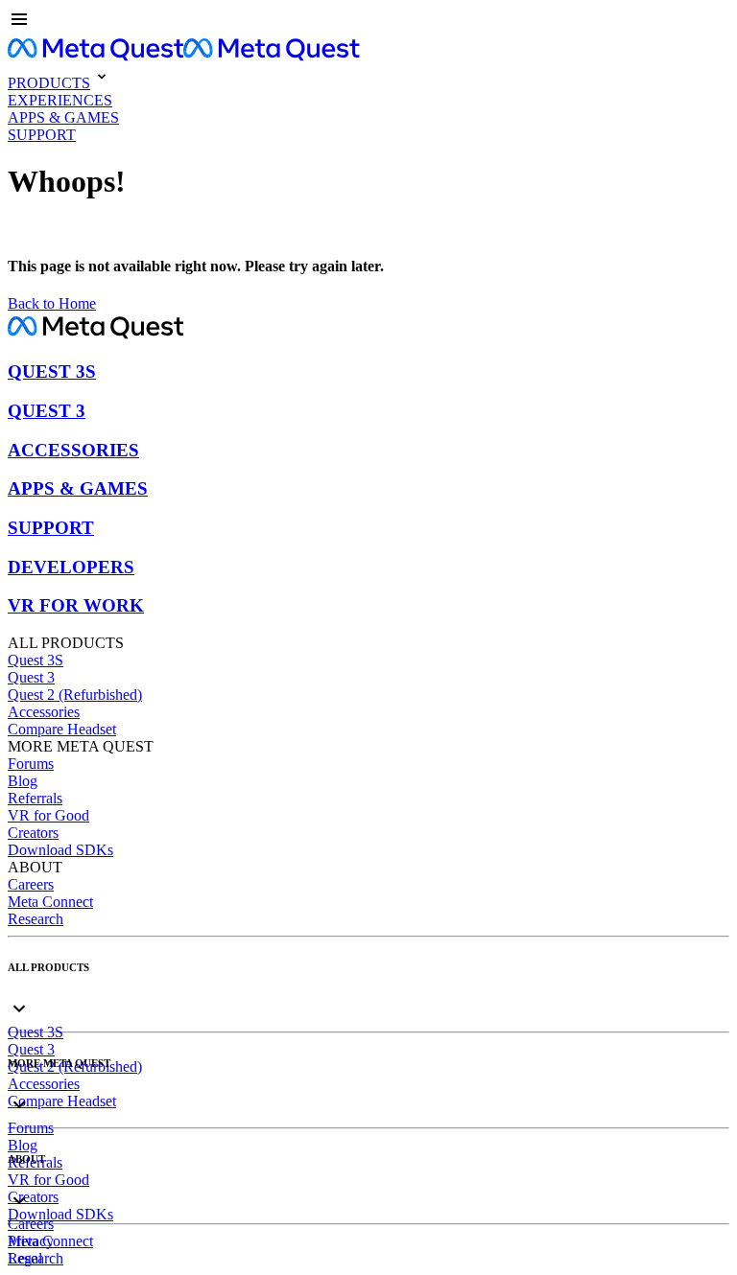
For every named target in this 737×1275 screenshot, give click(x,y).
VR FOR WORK (76, 605)
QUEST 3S (52, 371)
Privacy (31, 1241)
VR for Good (48, 815)
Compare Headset (62, 729)
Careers (31, 884)
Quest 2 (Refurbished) (75, 694)
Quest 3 (31, 677)
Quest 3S (35, 660)
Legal (25, 1258)
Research (35, 919)
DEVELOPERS (71, 567)
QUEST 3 (46, 411)
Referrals (35, 798)
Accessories (44, 712)
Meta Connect (50, 901)
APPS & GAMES (78, 488)
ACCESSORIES (73, 450)
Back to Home (52, 303)
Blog (22, 781)
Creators (33, 832)
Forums (31, 763)
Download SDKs (60, 850)
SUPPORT (51, 528)
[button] (368, 21)
